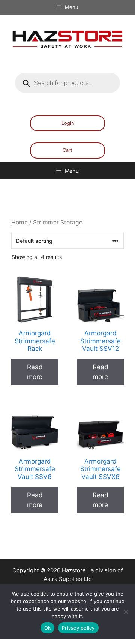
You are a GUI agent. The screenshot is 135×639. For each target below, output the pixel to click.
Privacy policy (78, 628)
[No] (125, 611)
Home (19, 222)
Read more (35, 371)
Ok (47, 628)
